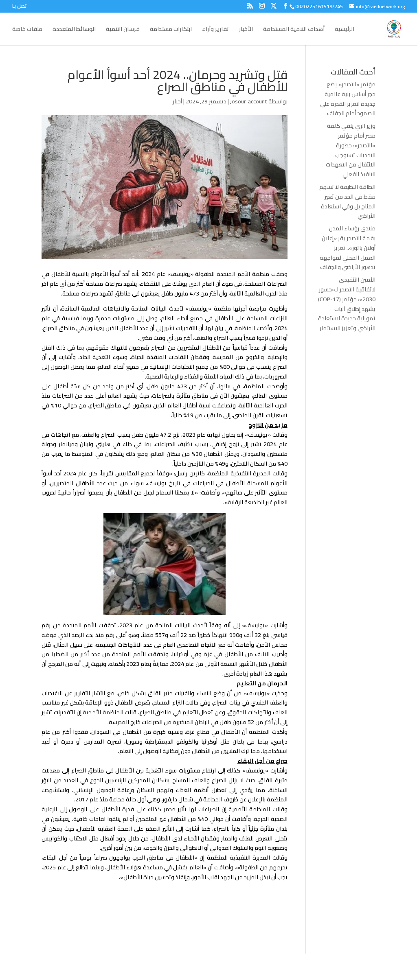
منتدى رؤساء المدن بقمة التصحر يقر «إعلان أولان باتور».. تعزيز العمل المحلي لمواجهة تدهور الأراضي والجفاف (347, 247)
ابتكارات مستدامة (171, 30)
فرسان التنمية (123, 30)
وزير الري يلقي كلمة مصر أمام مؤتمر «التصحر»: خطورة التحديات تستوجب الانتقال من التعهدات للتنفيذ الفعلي (350, 149)
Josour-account (248, 101)
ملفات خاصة (27, 30)
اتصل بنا (20, 7)
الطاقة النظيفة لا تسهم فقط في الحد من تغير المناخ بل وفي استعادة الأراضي (347, 201)
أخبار (177, 101)
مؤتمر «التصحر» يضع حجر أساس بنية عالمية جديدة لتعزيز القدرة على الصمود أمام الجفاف (347, 98)
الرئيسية (344, 30)
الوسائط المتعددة (74, 30)
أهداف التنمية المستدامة (294, 30)
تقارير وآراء (215, 30)
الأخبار (246, 30)
